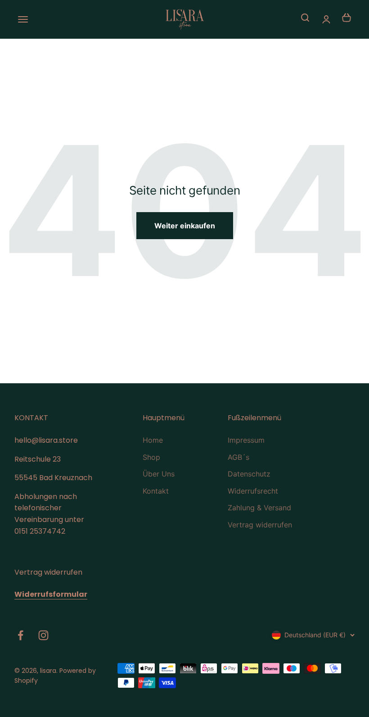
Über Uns (159, 473)
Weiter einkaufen (184, 225)
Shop (151, 457)
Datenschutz (249, 473)
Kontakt (156, 490)
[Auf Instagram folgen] (43, 635)
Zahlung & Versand (259, 507)
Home (153, 440)
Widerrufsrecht (253, 490)
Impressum (246, 440)
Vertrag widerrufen (260, 524)
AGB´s (238, 457)
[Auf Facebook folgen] (20, 635)
